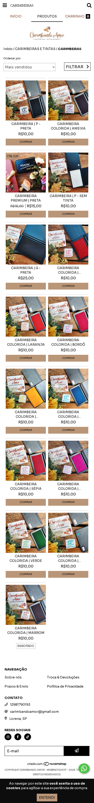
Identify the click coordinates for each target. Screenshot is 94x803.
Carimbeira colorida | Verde (26, 558)
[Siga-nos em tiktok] (27, 736)
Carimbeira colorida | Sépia (26, 486)
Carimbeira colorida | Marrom (25, 630)
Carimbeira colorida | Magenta (68, 486)
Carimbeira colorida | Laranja (26, 342)
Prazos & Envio (16, 686)
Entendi (47, 797)
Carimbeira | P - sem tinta (68, 198)
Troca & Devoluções (63, 677)
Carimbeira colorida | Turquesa (68, 414)
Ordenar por (12, 58)
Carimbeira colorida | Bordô (68, 342)
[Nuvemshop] (47, 765)
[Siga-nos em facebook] (17, 736)
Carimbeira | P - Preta (25, 126)
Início (8, 49)
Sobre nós (13, 677)
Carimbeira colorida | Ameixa (68, 126)
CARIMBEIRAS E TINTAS (35, 49)
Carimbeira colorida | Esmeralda (68, 558)
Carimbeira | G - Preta (25, 270)
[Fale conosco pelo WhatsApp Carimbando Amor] (83, 768)
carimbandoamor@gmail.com (34, 712)
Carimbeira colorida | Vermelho (68, 270)
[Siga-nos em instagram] (8, 736)
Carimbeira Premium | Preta (26, 198)
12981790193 (20, 705)
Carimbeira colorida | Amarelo (26, 414)
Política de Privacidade (65, 686)
